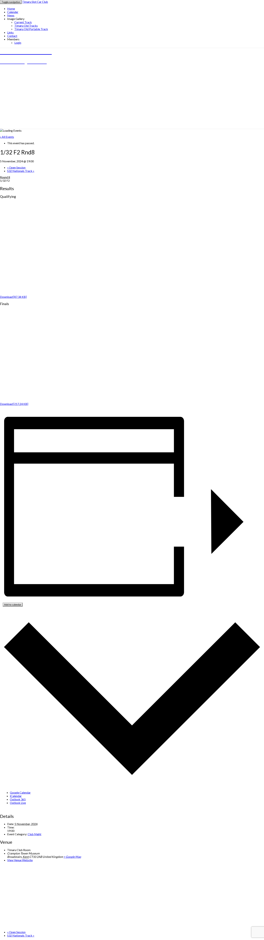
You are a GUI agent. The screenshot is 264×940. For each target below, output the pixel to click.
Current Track (23, 22)
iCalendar (16, 796)
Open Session (16, 167)
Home (11, 8)
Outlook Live (18, 802)
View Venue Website (20, 860)
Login (17, 42)
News (10, 15)
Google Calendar (20, 792)
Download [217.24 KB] (14, 404)
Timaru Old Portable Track (31, 29)
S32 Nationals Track (20, 171)
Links (10, 32)
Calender (12, 12)
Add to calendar (12, 604)
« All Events (7, 136)
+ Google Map (72, 856)
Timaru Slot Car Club (35, 1)
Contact (12, 35)
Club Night (34, 834)
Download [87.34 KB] (13, 296)
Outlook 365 (18, 799)
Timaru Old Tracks (26, 25)
